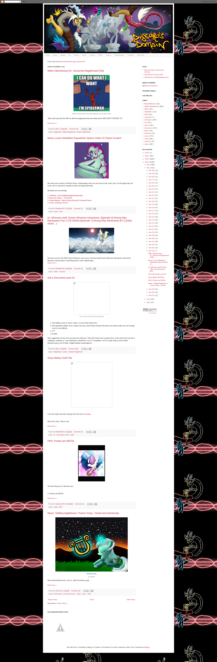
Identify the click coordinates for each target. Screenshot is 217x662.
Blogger (147, 647)
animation (148, 120)
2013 (147, 159)
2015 (147, 153)
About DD (140, 55)
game (146, 131)
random (65, 352)
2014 (147, 156)
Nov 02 (151, 292)
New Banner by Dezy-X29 (153, 74)
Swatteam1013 (60, 504)
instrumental (58, 594)
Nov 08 (151, 238)
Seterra (89, 340)
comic (146, 125)
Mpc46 (93, 576)
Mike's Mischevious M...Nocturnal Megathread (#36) (75, 70)
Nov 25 (151, 186)
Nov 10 (151, 232)
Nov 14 (151, 220)
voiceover (62, 271)
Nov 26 (151, 183)
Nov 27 (151, 180)
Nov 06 (151, 244)
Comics (92, 55)
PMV (60, 507)
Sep (148, 302)
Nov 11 (151, 229)
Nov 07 (151, 241)
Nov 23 (151, 192)
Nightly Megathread (69, 132)
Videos (76, 55)
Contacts (130, 55)
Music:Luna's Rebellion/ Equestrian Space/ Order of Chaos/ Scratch (84, 138)
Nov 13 (151, 223)
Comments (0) (78, 268)
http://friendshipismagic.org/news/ (72, 61)
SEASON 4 (148, 112)
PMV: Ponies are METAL (61, 441)
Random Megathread (83, 132)
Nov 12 (151, 226)
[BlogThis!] (85, 129)
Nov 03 (151, 289)
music (61, 211)
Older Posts (131, 599)
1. (64, 195)
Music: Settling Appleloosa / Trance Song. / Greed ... (158, 284)
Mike (57, 129)
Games (108, 55)
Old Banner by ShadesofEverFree (156, 77)
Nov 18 (151, 207)
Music (84, 55)
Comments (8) (73, 129)
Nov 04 (151, 251)
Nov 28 (151, 177)
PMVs (100, 55)
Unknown (58, 591)
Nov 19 (151, 204)
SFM (146, 114)
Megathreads (119, 55)
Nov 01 (151, 295)
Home (48, 55)
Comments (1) (78, 208)
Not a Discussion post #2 (61, 277)
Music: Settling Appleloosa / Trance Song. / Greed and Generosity (83, 513)
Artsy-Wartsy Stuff (63, 435)
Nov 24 (151, 189)
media (56, 211)
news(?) (147, 141)
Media (63, 55)
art (55, 435)
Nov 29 (151, 173)
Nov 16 (151, 214)
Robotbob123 (60, 208)
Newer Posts (52, 599)
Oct (148, 299)
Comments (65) (73, 349)
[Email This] (82, 129)
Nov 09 (151, 235)
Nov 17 (151, 211)
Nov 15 (151, 217)
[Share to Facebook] (90, 129)
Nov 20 (151, 201)
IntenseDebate (153, 313)
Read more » (52, 123)
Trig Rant (147, 117)
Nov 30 (151, 170)
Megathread (58, 132)
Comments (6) (78, 432)
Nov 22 (151, 195)
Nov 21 (151, 198)
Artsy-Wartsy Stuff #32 (59, 358)
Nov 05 (151, 248)
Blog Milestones (150, 104)
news (146, 139)
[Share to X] (87, 129)
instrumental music (69, 594)
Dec (148, 165)
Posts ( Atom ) (62, 603)
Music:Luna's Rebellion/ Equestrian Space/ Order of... (158, 262)
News (55, 55)
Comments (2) (79, 504)
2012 (147, 162)
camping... (88, 414)
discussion (148, 128)
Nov (148, 168)
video (89, 594)
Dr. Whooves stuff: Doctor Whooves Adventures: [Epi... (157, 269)
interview (147, 133)
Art (69, 55)
